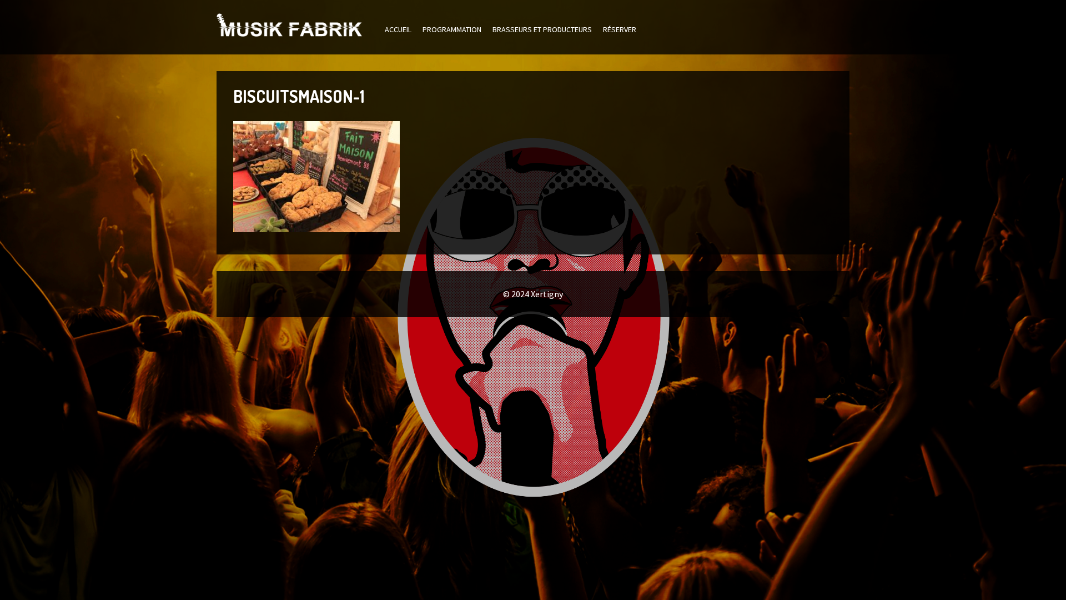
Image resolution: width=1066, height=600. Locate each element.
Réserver (619, 29)
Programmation (452, 29)
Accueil (398, 29)
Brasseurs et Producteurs (542, 29)
